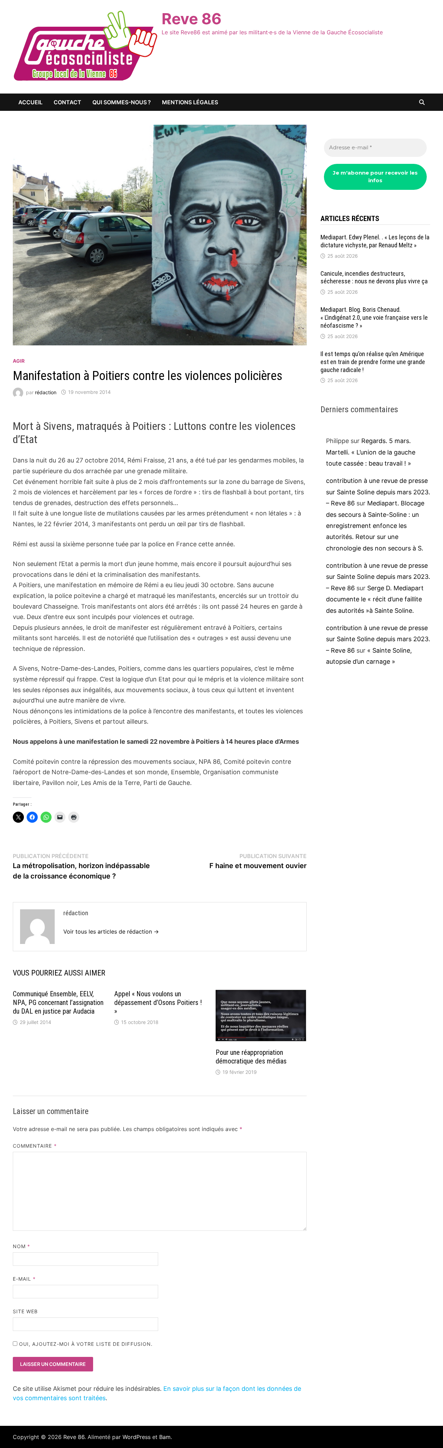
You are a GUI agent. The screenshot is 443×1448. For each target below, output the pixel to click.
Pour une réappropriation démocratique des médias (251, 1056)
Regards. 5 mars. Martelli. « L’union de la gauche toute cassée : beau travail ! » (370, 452)
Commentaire (35, 1146)
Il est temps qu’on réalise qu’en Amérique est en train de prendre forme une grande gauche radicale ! (372, 361)
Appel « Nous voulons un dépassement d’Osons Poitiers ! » (158, 1002)
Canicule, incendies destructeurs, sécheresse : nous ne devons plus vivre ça (374, 277)
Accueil (30, 102)
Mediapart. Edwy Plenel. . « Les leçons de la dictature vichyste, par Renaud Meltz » (375, 241)
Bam (165, 1436)
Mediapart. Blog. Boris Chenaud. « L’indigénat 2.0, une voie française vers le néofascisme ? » (374, 317)
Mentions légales (190, 102)
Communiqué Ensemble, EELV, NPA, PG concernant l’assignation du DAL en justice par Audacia (58, 1002)
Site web (25, 1311)
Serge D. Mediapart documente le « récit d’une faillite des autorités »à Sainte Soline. (375, 599)
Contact (67, 102)
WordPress (137, 1436)
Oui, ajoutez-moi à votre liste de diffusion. (85, 1344)
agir (19, 361)
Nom (21, 1246)
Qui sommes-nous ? (121, 102)
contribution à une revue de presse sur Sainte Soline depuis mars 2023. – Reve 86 (378, 492)
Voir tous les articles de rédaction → (111, 931)
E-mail (24, 1279)
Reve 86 (192, 18)
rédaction (45, 392)
